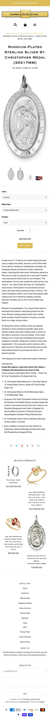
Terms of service (25, 608)
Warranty (25, 618)
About (25, 588)
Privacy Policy (25, 613)
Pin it (22, 446)
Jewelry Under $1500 (34, 33)
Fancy (27, 446)
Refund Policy (25, 598)
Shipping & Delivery (25, 603)
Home (8, 33)
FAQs (25, 623)
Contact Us (25, 593)
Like (11, 446)
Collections (17, 33)
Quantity (20, 230)
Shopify (41, 702)
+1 (32, 446)
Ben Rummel (24, 702)
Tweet (16, 446)
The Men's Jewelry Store (25, 68)
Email (38, 446)
